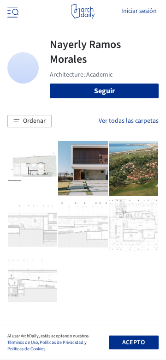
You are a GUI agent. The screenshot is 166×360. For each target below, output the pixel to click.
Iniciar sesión (139, 11)
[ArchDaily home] (83, 11)
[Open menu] (12, 11)
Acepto (133, 342)
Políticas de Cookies (26, 349)
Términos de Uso (22, 342)
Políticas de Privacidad (61, 342)
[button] (29, 121)
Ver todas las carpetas (129, 121)
